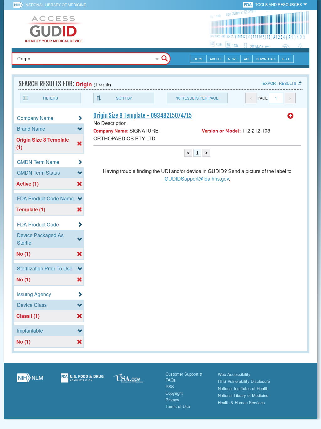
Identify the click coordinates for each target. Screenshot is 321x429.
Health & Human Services (241, 402)
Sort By (124, 97)
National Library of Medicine (55, 4)
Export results (279, 83)
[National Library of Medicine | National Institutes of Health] (29, 380)
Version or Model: (221, 131)
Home (198, 59)
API (246, 59)
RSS (170, 386)
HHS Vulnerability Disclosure (244, 381)
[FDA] (248, 4)
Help (286, 59)
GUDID (54, 29)
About (215, 59)
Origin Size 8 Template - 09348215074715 (142, 115)
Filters (50, 97)
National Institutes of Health (243, 388)
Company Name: (110, 131)
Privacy (172, 400)
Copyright (174, 393)
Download (265, 59)
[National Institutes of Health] (19, 4)
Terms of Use (178, 406)
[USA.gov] (134, 380)
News (232, 59)
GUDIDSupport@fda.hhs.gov (197, 178)
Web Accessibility (234, 374)
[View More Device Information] (290, 116)
